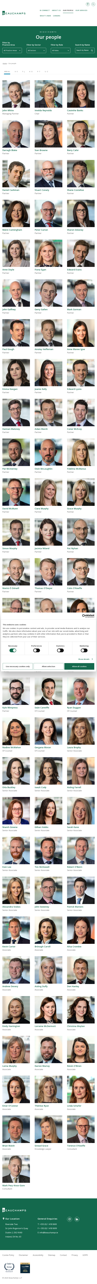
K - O (31, 72)
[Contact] (88, 4)
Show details (83, 659)
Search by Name (82, 45)
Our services (81, 10)
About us (56, 10)
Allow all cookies (79, 666)
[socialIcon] (69, 1219)
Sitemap (51, 1255)
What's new (45, 16)
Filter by (8, 44)
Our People (68, 10)
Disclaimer (23, 1255)
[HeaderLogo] (13, 13)
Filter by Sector (34, 45)
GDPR (85, 1255)
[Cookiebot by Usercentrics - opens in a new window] (84, 616)
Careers (56, 16)
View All (7, 72)
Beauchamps (48, 32)
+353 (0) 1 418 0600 (48, 1224)
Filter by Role (57, 45)
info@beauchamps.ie (49, 1232)
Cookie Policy (8, 1255)
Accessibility (38, 1255)
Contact (63, 1255)
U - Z (46, 72)
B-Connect (45, 10)
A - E (16, 72)
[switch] (36, 650)
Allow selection (48, 666)
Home (5, 63)
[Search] (93, 4)
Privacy (75, 1255)
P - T (38, 72)
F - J (23, 72)
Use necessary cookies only (18, 666)
